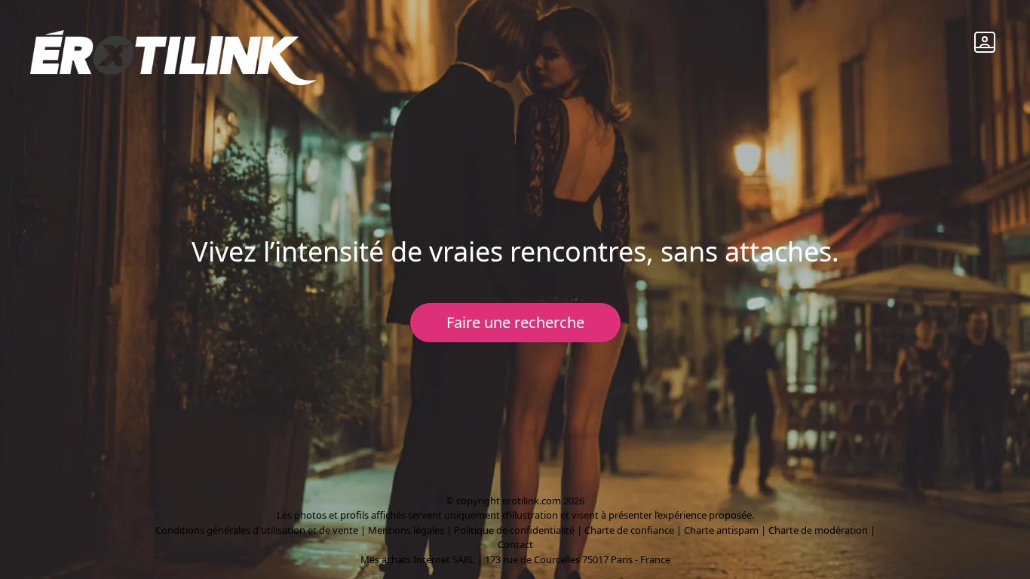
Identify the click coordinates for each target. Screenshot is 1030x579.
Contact (515, 544)
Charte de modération (818, 530)
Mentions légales (406, 530)
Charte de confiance (629, 530)
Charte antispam (721, 530)
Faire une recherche (515, 322)
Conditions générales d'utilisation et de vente (256, 530)
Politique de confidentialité (514, 530)
